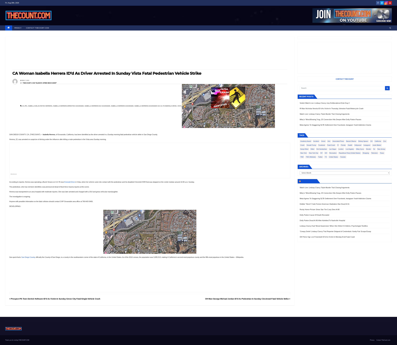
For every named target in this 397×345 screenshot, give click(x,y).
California (378, 141)
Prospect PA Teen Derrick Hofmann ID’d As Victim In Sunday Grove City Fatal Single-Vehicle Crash (55, 299)
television (374, 153)
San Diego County (28, 257)
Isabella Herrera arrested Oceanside (68, 106)
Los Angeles (350, 149)
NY (321, 153)
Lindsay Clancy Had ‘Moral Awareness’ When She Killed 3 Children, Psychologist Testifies (334, 226)
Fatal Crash (331, 145)
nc (374, 149)
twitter (320, 157)
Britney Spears (363, 141)
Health (350, 145)
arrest (323, 141)
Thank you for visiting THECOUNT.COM (17, 340)
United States (333, 157)
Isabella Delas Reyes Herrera (40, 106)
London (340, 149)
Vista (179, 106)
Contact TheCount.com (37, 28)
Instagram (367, 145)
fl (338, 145)
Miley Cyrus (360, 149)
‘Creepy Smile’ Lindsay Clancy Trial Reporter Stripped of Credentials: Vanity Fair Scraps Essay (335, 231)
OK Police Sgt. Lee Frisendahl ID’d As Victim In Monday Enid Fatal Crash (327, 237)
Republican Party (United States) (349, 153)
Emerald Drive (69, 182)
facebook (321, 145)
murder (368, 149)
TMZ (302, 157)
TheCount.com (308, 181)
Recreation (333, 153)
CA (371, 141)
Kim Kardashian (322, 149)
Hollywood (358, 145)
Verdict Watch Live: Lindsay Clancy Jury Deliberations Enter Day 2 (325, 103)
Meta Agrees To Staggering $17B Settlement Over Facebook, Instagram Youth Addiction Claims (335, 125)
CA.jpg (24, 106)
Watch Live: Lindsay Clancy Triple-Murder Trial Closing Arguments (325, 114)
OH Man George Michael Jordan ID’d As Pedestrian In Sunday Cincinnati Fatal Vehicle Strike (247, 299)
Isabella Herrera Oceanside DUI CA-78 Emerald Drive (155, 106)
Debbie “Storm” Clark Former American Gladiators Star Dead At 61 (325, 204)
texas (382, 153)
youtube (343, 157)
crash (302, 145)
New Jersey (381, 149)
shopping (366, 153)
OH (326, 153)
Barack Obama (351, 141)
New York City (313, 153)
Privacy (18, 28)
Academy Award (305, 141)
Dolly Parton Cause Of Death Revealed (314, 215)
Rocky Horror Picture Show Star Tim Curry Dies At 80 (320, 209)
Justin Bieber (377, 145)
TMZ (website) (311, 157)
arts (329, 141)
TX (326, 157)
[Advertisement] (150, 53)
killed (312, 149)
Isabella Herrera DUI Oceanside (97, 106)
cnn (384, 141)
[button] (390, 28)
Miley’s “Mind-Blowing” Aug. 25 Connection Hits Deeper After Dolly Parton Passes (330, 119)
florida (343, 145)
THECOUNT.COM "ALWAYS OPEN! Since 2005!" (40, 83)
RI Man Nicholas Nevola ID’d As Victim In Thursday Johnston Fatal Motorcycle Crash (332, 108)
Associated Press (338, 141)
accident (316, 141)
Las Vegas (332, 149)
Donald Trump (311, 145)
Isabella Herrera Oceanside (122, 106)
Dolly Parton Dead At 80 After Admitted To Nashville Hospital (322, 220)
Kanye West (304, 149)
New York (303, 153)
